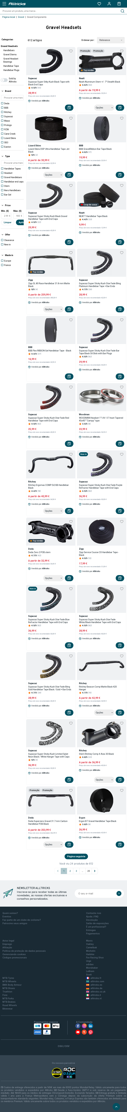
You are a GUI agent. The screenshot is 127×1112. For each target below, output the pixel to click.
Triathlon (7, 991)
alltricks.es (96, 984)
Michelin (90, 951)
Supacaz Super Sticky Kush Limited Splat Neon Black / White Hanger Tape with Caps (49, 755)
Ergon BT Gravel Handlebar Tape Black (97, 821)
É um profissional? (96, 926)
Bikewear (7, 1008)
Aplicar (23, 222)
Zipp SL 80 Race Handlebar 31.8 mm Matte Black (49, 284)
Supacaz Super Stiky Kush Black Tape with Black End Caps (49, 83)
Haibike (90, 954)
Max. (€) (17, 211)
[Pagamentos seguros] (47, 1029)
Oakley (90, 944)
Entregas (91, 930)
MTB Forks (8, 998)
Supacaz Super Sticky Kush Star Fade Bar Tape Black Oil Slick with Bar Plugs (99, 352)
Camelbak (91, 947)
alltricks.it (95, 995)
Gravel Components (36, 17)
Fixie (4, 995)
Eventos (6, 916)
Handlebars (9, 50)
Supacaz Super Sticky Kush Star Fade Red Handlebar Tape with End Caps (48, 419)
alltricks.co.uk (97, 991)
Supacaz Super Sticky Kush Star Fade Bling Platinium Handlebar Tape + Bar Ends (100, 284)
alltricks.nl (96, 998)
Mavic (89, 940)
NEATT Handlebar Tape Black (93, 216)
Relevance (104, 40)
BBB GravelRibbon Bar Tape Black (95, 149)
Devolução (92, 920)
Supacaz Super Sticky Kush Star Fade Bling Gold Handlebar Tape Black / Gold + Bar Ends (49, 688)
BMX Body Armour (12, 984)
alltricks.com (97, 981)
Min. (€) (5, 211)
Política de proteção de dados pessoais (24, 951)
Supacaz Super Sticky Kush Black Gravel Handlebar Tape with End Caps (47, 217)
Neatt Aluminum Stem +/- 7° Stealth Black (99, 82)
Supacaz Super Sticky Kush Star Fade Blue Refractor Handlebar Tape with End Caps (49, 621)
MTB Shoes (8, 988)
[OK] (118, 893)
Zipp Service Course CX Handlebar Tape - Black (99, 553)
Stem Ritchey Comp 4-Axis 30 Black (96, 754)
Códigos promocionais (14, 957)
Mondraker (92, 967)
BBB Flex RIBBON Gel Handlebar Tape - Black (49, 350)
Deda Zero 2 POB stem (39, 552)
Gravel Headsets (9, 46)
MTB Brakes (8, 1001)
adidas (90, 964)
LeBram (90, 971)
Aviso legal (8, 940)
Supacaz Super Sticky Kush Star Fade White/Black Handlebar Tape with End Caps (100, 621)
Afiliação (7, 947)
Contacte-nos (93, 913)
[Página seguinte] (95, 871)
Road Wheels (9, 1005)
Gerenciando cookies (14, 954)
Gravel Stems (10, 54)
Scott (89, 974)
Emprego (7, 944)
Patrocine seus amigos (14, 923)
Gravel (21, 17)
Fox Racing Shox (95, 957)
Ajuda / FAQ (92, 916)
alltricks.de (96, 988)
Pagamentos (93, 933)
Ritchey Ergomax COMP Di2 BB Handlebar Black (48, 486)
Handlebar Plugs (11, 70)
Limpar (7, 222)
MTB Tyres (8, 978)
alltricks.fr (95, 978)
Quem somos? (10, 913)
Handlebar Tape (11, 66)
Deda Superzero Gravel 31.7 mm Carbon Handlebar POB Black (48, 822)
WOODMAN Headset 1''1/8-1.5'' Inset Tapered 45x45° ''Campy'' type (101, 419)
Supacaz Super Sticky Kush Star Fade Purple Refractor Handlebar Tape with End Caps (100, 486)
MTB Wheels (9, 981)
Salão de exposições (97, 923)
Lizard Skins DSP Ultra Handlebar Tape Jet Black (48, 150)
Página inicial (8, 17)
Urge (88, 961)
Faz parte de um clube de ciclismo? (21, 920)
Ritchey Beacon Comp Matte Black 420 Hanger (98, 688)
